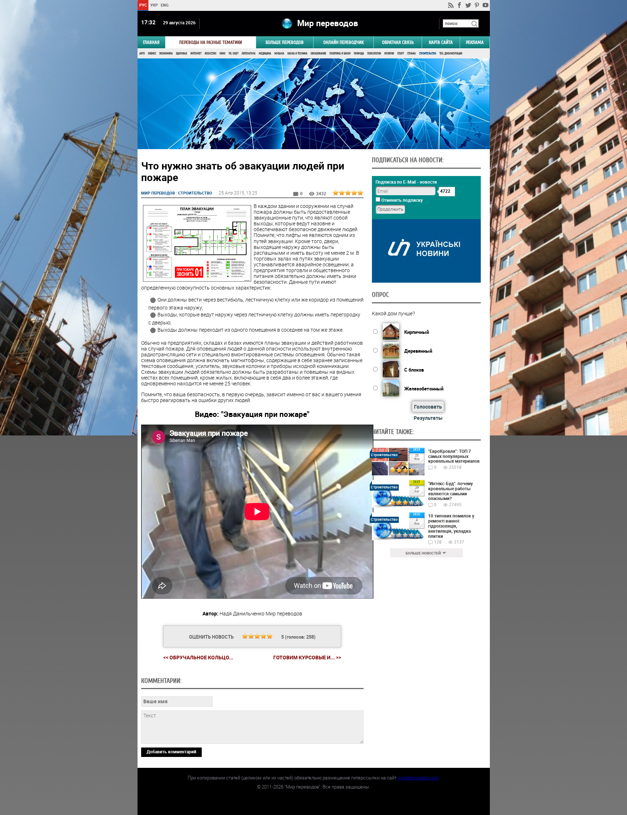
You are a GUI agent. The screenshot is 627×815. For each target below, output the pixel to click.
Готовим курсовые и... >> (307, 657)
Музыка (279, 53)
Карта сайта (441, 42)
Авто (142, 53)
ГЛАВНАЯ (151, 42)
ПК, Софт (233, 53)
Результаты (428, 417)
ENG (165, 5)
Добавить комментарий (171, 751)
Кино (222, 53)
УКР (153, 5)
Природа (359, 53)
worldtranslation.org (418, 777)
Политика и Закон (340, 53)
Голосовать (428, 406)
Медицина (265, 53)
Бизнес (152, 53)
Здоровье (181, 53)
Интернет (195, 53)
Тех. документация (450, 53)
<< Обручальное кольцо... (198, 657)
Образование (318, 53)
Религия (389, 53)
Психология (374, 53)
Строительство (427, 53)
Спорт (400, 53)
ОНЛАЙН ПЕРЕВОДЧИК (343, 42)
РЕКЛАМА (475, 42)
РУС (143, 5)
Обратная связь (398, 42)
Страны (411, 53)
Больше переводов (285, 42)
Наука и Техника (297, 53)
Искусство (210, 53)
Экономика (166, 53)
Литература (248, 53)
